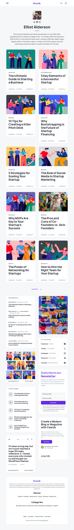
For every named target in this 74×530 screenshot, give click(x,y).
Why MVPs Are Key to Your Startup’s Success (18, 223)
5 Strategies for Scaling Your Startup (19, 176)
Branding (11, 118)
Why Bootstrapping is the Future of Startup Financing (52, 127)
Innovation (11, 72)
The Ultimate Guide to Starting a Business (20, 79)
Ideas (24, 505)
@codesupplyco (13, 470)
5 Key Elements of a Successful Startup (53, 79)
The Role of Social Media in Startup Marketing (53, 176)
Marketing (41, 505)
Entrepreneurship (46, 72)
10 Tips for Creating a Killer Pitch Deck (19, 124)
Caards (20, 496)
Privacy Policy (39, 516)
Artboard (45, 496)
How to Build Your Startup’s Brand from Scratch (20, 344)
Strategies (48, 505)
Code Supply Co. (44, 520)
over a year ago (12, 464)
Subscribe (53, 403)
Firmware (26, 496)
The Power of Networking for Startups (18, 270)
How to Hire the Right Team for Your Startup (51, 270)
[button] (7, 3)
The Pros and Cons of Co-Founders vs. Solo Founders (53, 223)
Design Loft (52, 496)
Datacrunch (33, 496)
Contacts (31, 516)
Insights (10, 263)
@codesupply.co (13, 381)
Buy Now (46, 442)
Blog (25, 516)
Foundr (40, 496)
